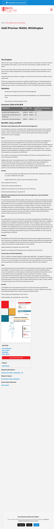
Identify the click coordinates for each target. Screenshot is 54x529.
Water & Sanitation (14, 379)
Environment (5, 379)
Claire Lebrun (5, 354)
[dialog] (28, 520)
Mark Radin (5, 352)
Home (2, 22)
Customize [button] (21, 524)
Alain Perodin (5, 385)
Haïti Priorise (5, 365)
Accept (36, 524)
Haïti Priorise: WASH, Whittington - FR (12, 372)
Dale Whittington (7, 348)
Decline (29, 524)
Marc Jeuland (5, 350)
